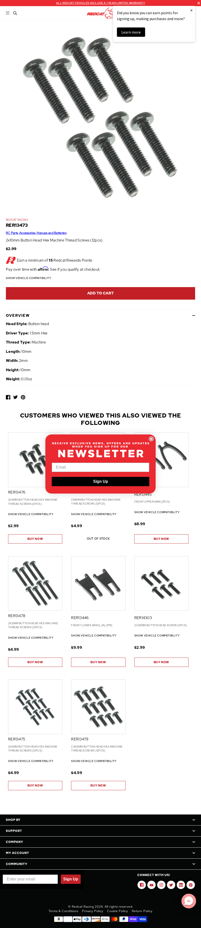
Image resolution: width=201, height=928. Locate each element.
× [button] (191, 10)
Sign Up (100, 481)
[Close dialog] (151, 438)
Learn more (131, 32)
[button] (188, 901)
